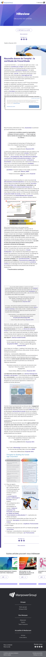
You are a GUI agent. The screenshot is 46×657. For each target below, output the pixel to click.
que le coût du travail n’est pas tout (22, 187)
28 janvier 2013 (31, 371)
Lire (3, 577)
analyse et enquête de (11, 509)
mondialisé (31, 163)
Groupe (23, 602)
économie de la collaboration (27, 260)
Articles (23, 635)
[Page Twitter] (41, 646)
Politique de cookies (37, 654)
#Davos (23, 171)
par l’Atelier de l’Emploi (12, 513)
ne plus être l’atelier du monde (12, 194)
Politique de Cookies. (16, 103)
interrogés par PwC (27, 75)
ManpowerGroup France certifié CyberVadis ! (8, 572)
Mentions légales (7, 654)
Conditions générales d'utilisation (11, 653)
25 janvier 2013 (26, 301)
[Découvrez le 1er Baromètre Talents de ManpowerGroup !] (28, 564)
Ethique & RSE (23, 609)
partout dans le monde (19, 411)
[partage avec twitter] (26, 39)
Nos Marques (23, 615)
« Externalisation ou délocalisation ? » (16, 515)
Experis (23, 622)
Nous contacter (8, 645)
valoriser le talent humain (19, 337)
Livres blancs (23, 637)
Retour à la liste (24, 30)
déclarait (35, 288)
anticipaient (32, 291)
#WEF (27, 171)
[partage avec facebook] (21, 39)
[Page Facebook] (35, 646)
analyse (8, 522)
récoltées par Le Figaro (17, 66)
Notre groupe (23, 607)
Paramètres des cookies (11, 106)
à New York (32, 409)
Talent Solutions (23, 624)
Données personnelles (37, 653)
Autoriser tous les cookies (34, 106)
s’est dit (16, 73)
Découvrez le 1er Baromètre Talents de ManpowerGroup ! (26, 573)
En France (33, 183)
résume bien (28, 127)
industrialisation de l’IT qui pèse (24, 195)
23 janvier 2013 (21, 345)
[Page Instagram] (37, 646)
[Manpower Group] (7, 3)
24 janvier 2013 (30, 442)
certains (26, 153)
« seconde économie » (24, 258)
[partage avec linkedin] (24, 39)
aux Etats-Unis (12, 185)
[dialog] (23, 103)
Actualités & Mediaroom (23, 630)
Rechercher (40, 2)
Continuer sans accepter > (35, 98)
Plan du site (7, 647)
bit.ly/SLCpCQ (16, 317)
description (16, 520)
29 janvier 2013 (30, 149)
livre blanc (12, 91)
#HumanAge (24, 317)
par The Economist (29, 532)
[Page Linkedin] (39, 646)
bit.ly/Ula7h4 (10, 344)
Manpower (23, 620)
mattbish (10, 169)
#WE (28, 317)
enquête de (30, 523)
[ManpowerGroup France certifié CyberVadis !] (8, 564)
